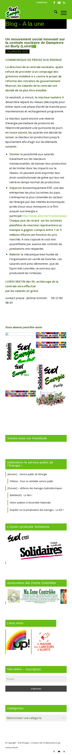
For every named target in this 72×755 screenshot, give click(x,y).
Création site (37, 742)
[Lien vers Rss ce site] (64, 2)
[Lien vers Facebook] (54, 2)
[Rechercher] (54, 12)
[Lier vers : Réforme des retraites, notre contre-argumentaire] (51, 335)
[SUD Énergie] (29, 12)
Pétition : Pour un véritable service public (31, 481)
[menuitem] (41, 2)
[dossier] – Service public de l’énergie (27, 474)
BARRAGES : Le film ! (21, 495)
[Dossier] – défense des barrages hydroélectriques (35, 488)
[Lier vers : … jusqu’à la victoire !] (20, 394)
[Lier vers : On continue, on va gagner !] (20, 370)
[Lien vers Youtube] (59, 2)
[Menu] (62, 12)
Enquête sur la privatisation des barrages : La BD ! (37, 509)
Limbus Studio (11, 747)
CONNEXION (41, 2)
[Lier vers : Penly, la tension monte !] (51, 377)
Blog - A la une (24, 23)
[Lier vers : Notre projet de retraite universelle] (51, 345)
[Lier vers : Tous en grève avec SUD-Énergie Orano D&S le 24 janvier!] (20, 352)
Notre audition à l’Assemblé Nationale (30, 502)
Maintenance (51, 742)
